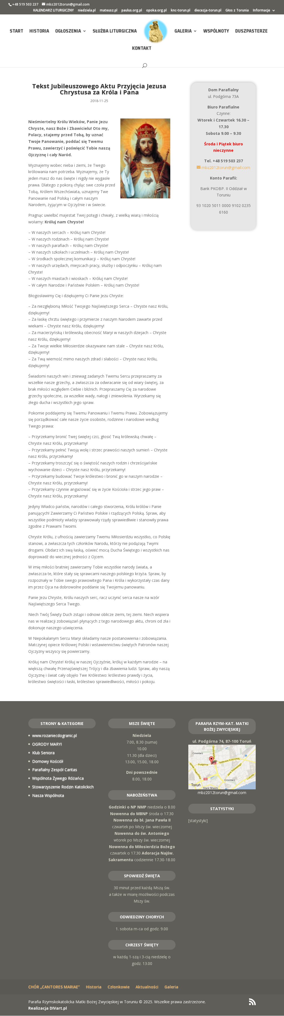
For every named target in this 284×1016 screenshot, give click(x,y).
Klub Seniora (43, 752)
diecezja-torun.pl (207, 10)
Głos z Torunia (237, 10)
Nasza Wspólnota (48, 795)
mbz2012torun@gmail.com (222, 792)
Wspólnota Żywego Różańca (58, 778)
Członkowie (119, 986)
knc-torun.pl (180, 10)
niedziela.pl (87, 10)
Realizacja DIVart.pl (47, 1008)
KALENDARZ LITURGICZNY (53, 10)
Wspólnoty (216, 31)
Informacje (261, 10)
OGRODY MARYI (47, 744)
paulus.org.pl (131, 10)
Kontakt (141, 49)
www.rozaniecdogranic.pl (54, 735)
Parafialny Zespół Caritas (54, 769)
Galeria (183, 31)
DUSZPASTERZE (251, 31)
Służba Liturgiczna (115, 31)
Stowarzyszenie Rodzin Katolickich (63, 786)
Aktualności (147, 986)
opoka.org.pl (156, 10)
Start (16, 31)
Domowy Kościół (47, 761)
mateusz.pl (108, 10)
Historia (39, 31)
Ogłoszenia (68, 31)
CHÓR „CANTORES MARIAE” (54, 986)
